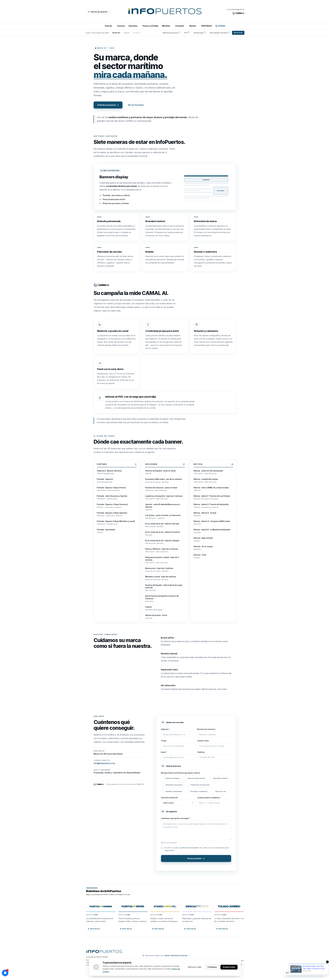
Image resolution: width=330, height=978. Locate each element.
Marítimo (166, 26)
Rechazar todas (195, 967)
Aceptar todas (229, 967)
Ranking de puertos (170, 33)
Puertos (108, 26)
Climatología (199, 33)
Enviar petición (196, 858)
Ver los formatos (136, 105)
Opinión (192, 26)
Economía (133, 26)
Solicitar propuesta (108, 105)
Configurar (212, 967)
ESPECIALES (206, 26)
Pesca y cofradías (150, 26)
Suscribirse (95, 929)
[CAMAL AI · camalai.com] (238, 13)
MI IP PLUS (238, 33)
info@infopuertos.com (104, 763)
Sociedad (179, 26)
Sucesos (121, 26)
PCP (186, 33)
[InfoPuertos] (165, 12)
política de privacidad (190, 848)
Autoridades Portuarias (219, 33)
